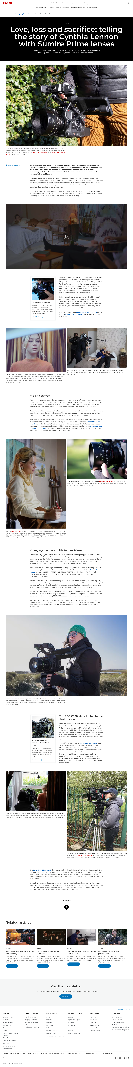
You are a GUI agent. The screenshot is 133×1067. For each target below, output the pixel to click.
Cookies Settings (107, 1053)
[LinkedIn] (120, 1058)
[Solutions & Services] (85, 8)
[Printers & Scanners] (70, 8)
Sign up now (66, 996)
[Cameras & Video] (48, 8)
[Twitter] (124, 1058)
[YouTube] (128, 1058)
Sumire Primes (16, 531)
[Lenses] (54, 8)
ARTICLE (66, 23)
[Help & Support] (97, 8)
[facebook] (115, 1058)
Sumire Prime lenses (106, 481)
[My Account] (128, 3)
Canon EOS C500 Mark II (40, 152)
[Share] (66, 907)
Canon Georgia (8, 1058)
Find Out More (12, 966)
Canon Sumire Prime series (86, 312)
